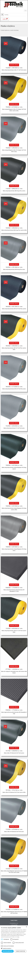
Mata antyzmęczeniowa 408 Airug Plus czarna (14, 190)
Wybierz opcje (14, 65)
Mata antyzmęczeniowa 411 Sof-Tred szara (14, 428)
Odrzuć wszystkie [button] (20, 951)
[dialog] (14, 939)
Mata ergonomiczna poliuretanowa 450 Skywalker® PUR (14, 713)
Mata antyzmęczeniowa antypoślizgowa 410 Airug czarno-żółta (14, 508)
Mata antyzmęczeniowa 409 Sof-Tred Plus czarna (14, 308)
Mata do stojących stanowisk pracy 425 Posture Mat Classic (14, 672)
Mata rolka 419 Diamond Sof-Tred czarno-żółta (14, 792)
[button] (14, 948)
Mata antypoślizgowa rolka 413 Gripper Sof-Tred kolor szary (14, 150)
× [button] (26, 926)
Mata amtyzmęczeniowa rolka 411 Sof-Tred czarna (14, 70)
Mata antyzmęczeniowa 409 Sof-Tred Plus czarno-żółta (14, 348)
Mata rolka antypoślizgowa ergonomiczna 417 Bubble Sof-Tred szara (14, 912)
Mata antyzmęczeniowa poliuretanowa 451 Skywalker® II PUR (14, 590)
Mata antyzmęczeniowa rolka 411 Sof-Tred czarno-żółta (14, 631)
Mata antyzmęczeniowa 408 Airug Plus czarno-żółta (14, 230)
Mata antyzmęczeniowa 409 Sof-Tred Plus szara (14, 388)
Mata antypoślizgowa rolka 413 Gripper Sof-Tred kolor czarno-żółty (14, 110)
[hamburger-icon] (25, 11)
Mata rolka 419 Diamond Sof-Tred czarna (14, 753)
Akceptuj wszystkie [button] (7, 951)
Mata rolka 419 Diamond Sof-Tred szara (14, 831)
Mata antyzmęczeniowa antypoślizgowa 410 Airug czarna (14, 468)
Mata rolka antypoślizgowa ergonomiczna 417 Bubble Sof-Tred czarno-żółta (14, 871)
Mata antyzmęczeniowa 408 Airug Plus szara (14, 269)
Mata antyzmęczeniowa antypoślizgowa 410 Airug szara (14, 549)
